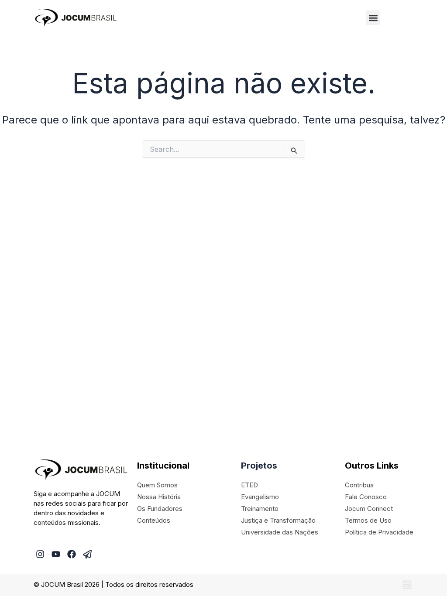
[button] (373, 17)
